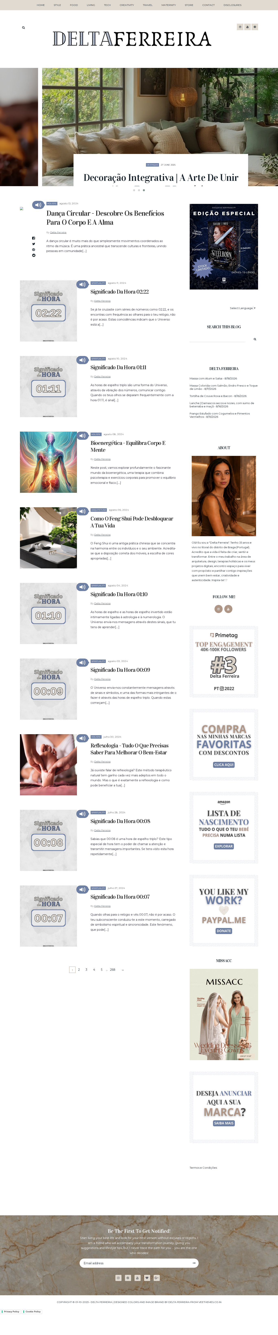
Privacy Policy (11, 1311)
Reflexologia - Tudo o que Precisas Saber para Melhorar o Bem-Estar (129, 749)
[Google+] (158, 1278)
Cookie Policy (33, 1311)
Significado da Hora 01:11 (118, 367)
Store (189, 5)
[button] (38, 205)
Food (74, 5)
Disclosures (232, 5)
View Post (139, 173)
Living (91, 5)
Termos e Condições (203, 1167)
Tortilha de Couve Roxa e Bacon (211, 396)
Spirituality (98, 283)
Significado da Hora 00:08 (120, 821)
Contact (208, 5)
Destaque (130, 132)
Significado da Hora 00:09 (120, 669)
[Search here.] (23, 27)
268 (112, 969)
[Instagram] (219, 609)
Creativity (127, 5)
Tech (107, 5)
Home (41, 5)
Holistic (52, 203)
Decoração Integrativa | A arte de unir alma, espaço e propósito (139, 151)
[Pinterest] (129, 1278)
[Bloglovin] (148, 1278)
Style (57, 5)
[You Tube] (228, 609)
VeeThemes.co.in (210, 1302)
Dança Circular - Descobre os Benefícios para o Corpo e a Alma (105, 218)
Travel (148, 5)
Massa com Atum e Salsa (206, 378)
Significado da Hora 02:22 (120, 291)
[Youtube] (139, 1278)
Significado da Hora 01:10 (119, 594)
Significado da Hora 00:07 (120, 896)
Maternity (169, 5)
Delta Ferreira (58, 232)
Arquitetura (98, 510)
